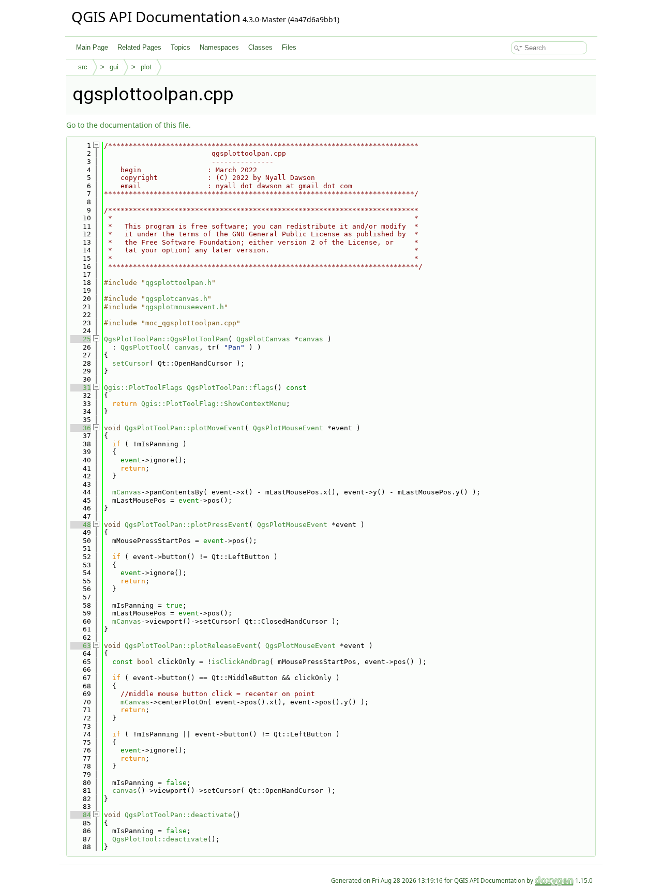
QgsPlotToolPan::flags (230, 387)
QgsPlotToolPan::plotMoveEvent (185, 428)
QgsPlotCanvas (263, 339)
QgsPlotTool (143, 347)
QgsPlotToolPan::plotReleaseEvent (191, 646)
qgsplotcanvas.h (176, 299)
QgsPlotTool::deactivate (159, 839)
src (82, 67)
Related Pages (139, 47)
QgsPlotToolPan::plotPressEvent (187, 525)
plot (146, 67)
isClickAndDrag (240, 662)
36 (80, 428)
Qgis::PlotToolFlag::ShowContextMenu (213, 404)
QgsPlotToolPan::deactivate (178, 815)
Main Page (92, 47)
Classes (260, 47)
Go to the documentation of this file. (128, 125)
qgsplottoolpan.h (178, 283)
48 (80, 525)
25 (80, 339)
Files (289, 47)
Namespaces (219, 47)
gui (114, 67)
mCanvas (126, 492)
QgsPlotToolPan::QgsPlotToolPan (166, 339)
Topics (180, 47)
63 (80, 646)
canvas (310, 339)
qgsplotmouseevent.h (184, 307)
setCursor (130, 363)
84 (80, 815)
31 (80, 387)
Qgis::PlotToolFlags (143, 387)
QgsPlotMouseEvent (288, 428)
